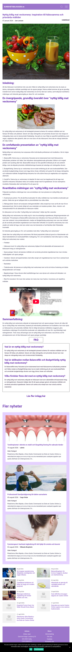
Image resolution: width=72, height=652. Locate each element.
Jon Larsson (19, 21)
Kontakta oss (49, 641)
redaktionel (65, 20)
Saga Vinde (24, 497)
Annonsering (49, 634)
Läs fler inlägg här (36, 396)
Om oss (49, 636)
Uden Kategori (12, 451)
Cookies (49, 639)
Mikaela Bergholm (26, 547)
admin (22, 448)
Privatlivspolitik (39, 649)
